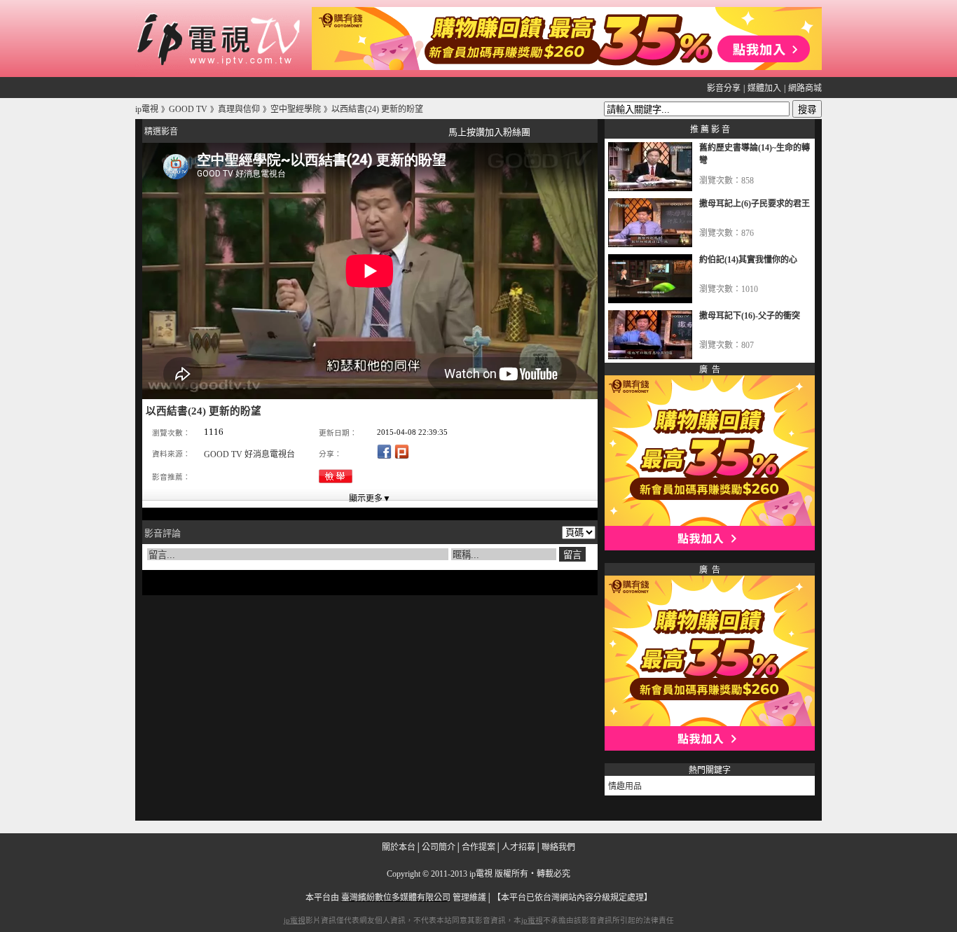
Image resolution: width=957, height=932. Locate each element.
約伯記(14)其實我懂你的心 (748, 260)
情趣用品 (625, 786)
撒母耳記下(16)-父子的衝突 (749, 316)
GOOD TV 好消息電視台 (249, 454)
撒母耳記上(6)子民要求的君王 (754, 204)
